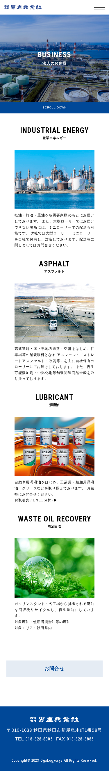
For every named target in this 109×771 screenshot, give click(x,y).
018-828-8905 (39, 739)
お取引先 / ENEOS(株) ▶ (36, 500)
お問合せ (54, 668)
